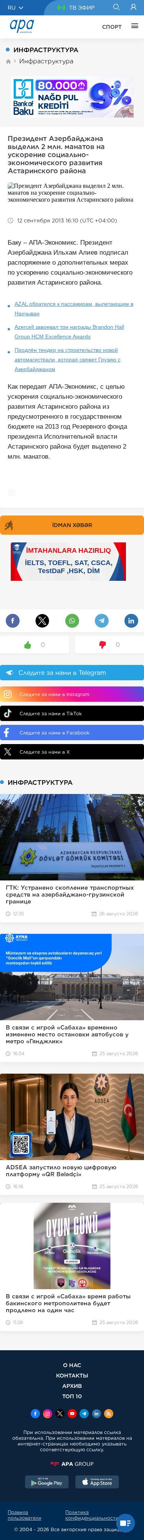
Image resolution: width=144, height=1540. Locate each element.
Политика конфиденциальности (92, 1515)
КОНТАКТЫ (72, 1375)
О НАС (72, 1365)
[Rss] (108, 1414)
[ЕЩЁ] (132, 27)
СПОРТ (112, 27)
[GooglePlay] (47, 1482)
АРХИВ (72, 1386)
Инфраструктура (46, 61)
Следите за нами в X (45, 752)
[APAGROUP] (72, 1464)
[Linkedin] (96, 1414)
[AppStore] (97, 1482)
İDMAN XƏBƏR (72, 525)
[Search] (116, 7)
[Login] (133, 8)
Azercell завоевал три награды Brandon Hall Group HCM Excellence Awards (69, 332)
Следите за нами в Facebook (54, 733)
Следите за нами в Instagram (54, 694)
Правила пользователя (24, 1515)
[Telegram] (84, 1414)
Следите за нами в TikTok (51, 713)
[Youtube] (72, 1414)
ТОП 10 (72, 1396)
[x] (60, 1414)
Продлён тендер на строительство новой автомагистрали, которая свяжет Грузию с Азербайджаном (68, 359)
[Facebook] (35, 1414)
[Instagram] (47, 1414)
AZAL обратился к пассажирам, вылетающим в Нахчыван (74, 309)
